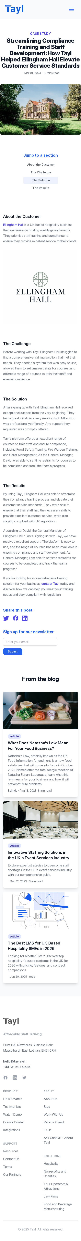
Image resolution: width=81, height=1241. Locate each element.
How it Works (12, 1099)
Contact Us (11, 1159)
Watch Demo (12, 1114)
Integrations (11, 1130)
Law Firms (51, 1196)
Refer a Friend (54, 1122)
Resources (10, 1151)
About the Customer (41, 164)
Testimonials (12, 1107)
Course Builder (13, 1122)
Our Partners (12, 1174)
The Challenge (41, 172)
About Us (50, 1099)
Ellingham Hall (13, 225)
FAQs (48, 1130)
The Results (41, 188)
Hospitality (51, 1164)
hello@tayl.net (14, 1061)
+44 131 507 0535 (16, 1067)
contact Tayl (50, 584)
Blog (47, 1107)
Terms (7, 1167)
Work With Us (53, 1114)
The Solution (41, 180)
